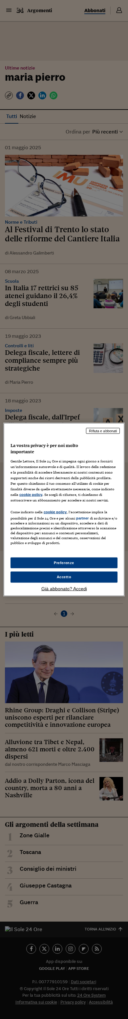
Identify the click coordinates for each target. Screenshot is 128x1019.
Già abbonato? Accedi (64, 588)
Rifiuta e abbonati (103, 431)
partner (82, 518)
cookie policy (30, 495)
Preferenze (64, 562)
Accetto (64, 577)
